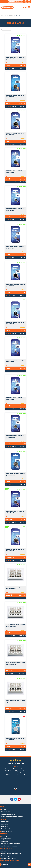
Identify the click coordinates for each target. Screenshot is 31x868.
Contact (3, 851)
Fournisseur (4, 841)
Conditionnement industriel (9, 846)
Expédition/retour (6, 829)
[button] (1, 772)
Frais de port (4, 826)
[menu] (29, 7)
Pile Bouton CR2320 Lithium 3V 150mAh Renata (15, 550)
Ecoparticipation (6, 838)
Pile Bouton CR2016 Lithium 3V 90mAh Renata (15, 171)
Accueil (4, 15)
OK (29, 864)
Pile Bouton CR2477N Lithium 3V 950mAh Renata (15, 474)
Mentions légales (6, 856)
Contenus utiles (5, 812)
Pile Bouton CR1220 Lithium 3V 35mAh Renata (15, 209)
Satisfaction (4, 824)
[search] (22, 2)
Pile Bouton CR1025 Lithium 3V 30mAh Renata (15, 360)
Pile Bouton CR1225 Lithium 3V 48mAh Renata (15, 247)
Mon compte (5, 821)
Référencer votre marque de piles (11, 853)
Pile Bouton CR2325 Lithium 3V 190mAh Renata (15, 739)
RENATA (11, 15)
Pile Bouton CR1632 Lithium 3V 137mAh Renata (15, 436)
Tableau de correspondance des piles (12, 816)
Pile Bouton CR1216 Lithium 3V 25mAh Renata (15, 58)
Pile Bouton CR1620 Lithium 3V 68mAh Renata (15, 398)
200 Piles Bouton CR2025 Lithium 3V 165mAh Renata (15, 663)
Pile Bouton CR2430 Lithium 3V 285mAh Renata (15, 133)
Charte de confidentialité (8, 858)
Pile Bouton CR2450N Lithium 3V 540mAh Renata (15, 285)
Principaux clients (6, 831)
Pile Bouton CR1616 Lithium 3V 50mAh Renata (15, 512)
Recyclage (4, 836)
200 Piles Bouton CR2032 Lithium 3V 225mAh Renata (15, 587)
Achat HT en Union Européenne (10, 843)
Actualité (3, 809)
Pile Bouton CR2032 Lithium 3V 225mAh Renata (15, 96)
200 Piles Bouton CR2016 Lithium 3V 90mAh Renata (15, 701)
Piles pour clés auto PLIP (8, 814)
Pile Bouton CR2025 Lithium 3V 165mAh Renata (15, 323)
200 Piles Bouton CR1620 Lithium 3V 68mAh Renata (15, 625)
